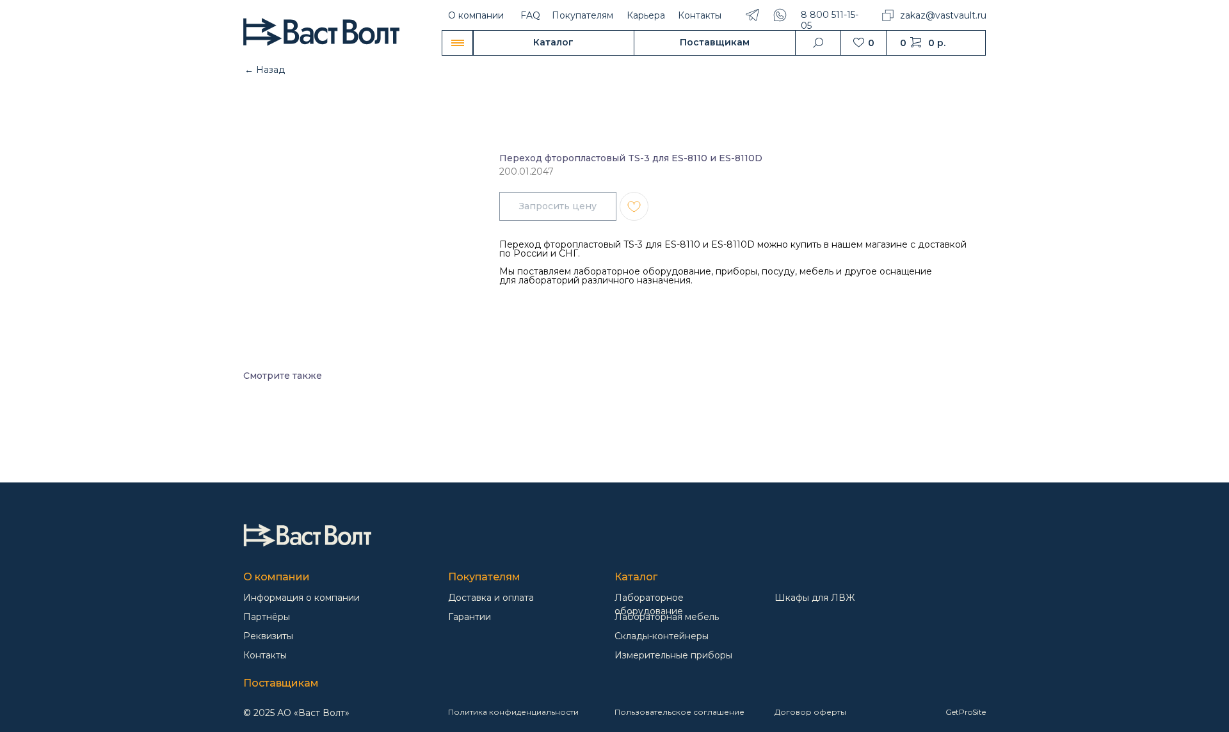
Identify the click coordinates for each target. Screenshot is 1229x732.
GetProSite (965, 712)
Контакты (699, 15)
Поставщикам (281, 683)
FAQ (530, 15)
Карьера (646, 15)
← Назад (265, 70)
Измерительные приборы (673, 655)
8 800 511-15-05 (829, 20)
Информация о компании (301, 597)
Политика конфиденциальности (513, 712)
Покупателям (582, 15)
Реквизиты (268, 636)
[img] (307, 535)
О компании (476, 15)
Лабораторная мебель (666, 617)
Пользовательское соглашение (679, 712)
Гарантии (469, 617)
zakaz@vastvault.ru (943, 15)
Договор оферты (810, 712)
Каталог (635, 577)
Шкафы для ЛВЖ (815, 597)
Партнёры (266, 617)
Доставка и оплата (491, 597)
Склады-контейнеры (661, 636)
